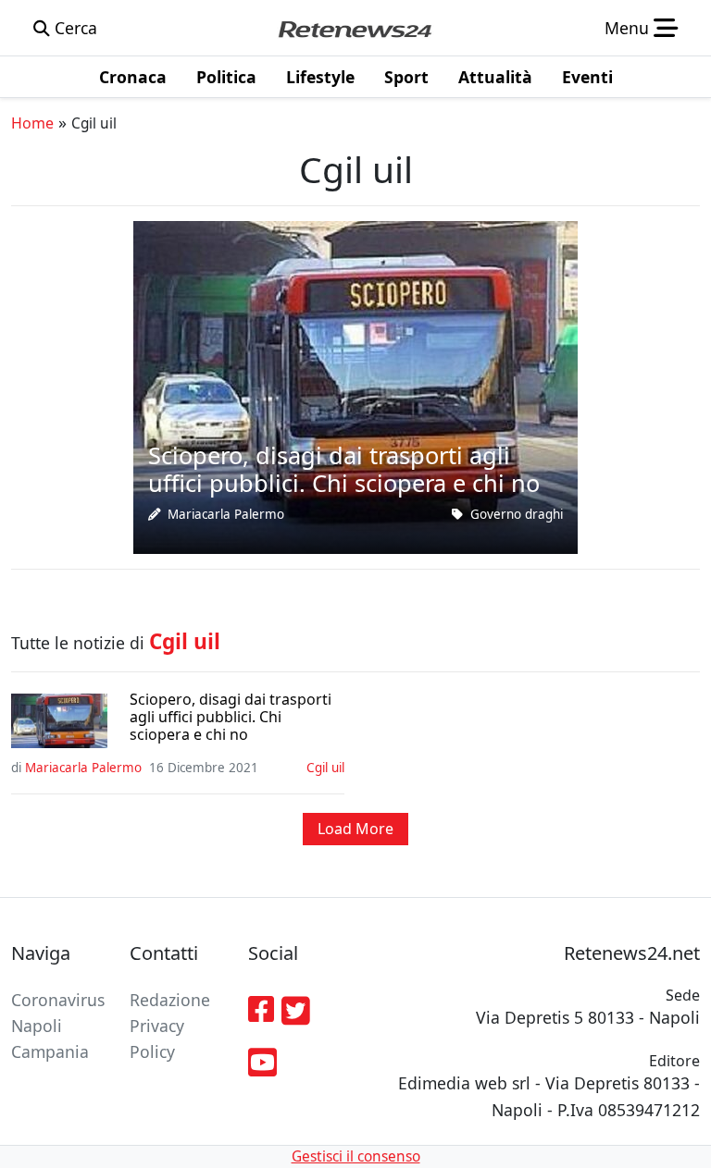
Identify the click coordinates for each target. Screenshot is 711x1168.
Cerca (73, 28)
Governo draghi (516, 514)
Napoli (36, 1025)
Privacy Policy (157, 1038)
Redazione (170, 1000)
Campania (50, 1051)
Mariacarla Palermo (226, 514)
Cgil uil (325, 767)
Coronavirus (58, 1000)
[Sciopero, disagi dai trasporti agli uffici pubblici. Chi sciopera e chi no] (355, 386)
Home (32, 123)
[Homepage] (354, 27)
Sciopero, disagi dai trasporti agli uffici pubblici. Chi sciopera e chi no (230, 717)
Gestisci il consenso (356, 1156)
